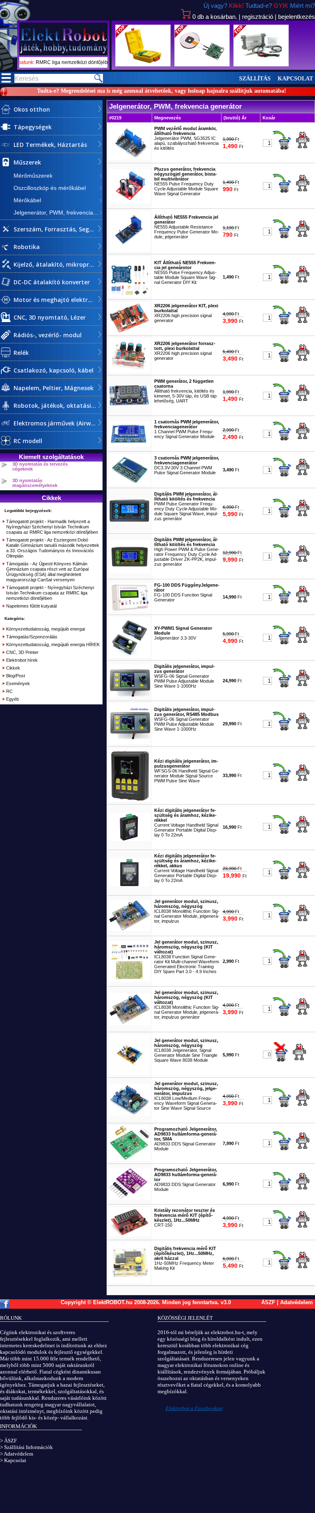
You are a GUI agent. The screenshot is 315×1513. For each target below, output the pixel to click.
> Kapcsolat (13, 1460)
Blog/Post (15, 675)
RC (9, 691)
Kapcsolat (295, 78)
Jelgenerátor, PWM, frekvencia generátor (58, 212)
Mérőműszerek (33, 175)
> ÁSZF (8, 1441)
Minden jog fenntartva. (191, 1302)
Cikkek (13, 667)
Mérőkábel (27, 200)
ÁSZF (268, 1302)
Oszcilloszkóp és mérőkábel (50, 188)
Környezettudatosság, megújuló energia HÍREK (53, 644)
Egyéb (12, 699)
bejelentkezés (296, 16)
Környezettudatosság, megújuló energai (45, 628)
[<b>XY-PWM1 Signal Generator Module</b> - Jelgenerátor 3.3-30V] (129, 656)
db (214, 16)
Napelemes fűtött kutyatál (31, 605)
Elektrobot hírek (22, 660)
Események (18, 683)
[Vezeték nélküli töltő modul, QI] (202, 45)
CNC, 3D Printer (22, 652)
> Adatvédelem (16, 1454)
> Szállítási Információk (26, 1447)
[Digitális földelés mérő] (143, 45)
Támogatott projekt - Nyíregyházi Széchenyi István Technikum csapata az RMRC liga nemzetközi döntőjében (50, 593)
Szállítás (255, 78)
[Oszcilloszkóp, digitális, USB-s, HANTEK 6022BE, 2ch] (261, 45)
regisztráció (257, 16)
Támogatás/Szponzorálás (31, 636)
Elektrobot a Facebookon (194, 1408)
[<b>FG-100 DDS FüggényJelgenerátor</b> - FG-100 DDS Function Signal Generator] (129, 610)
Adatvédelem (296, 1302)
